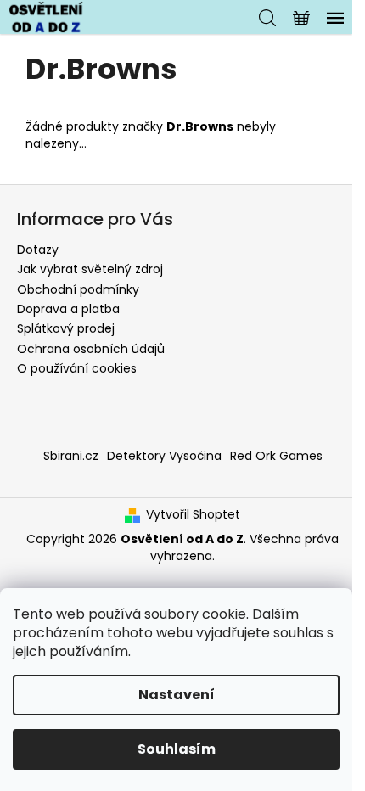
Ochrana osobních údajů (91, 348)
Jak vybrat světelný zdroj (90, 269)
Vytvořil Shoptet (193, 515)
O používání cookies (77, 368)
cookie (224, 614)
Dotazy (38, 249)
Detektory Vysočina (164, 455)
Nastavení (176, 694)
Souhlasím (177, 749)
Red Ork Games (276, 455)
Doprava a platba (68, 308)
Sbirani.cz (70, 455)
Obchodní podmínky (78, 289)
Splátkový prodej (66, 328)
